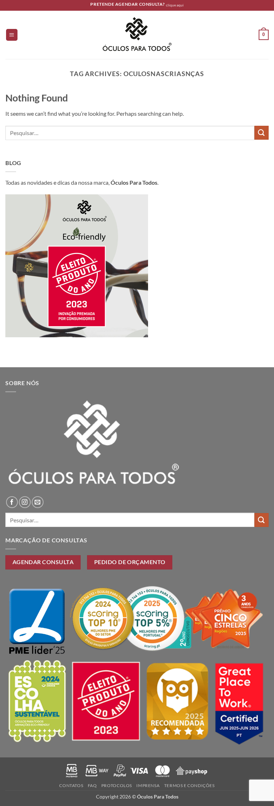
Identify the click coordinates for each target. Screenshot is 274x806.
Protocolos (116, 785)
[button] (11, 35)
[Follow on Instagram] (25, 502)
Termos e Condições (189, 785)
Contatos (71, 785)
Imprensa (147, 785)
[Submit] (261, 133)
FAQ (92, 785)
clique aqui (175, 5)
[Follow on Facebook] (12, 502)
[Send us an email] (38, 502)
